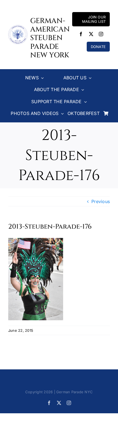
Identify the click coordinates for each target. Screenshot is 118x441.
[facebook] (81, 34)
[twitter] (91, 34)
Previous (100, 201)
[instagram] (101, 34)
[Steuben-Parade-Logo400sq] (17, 27)
